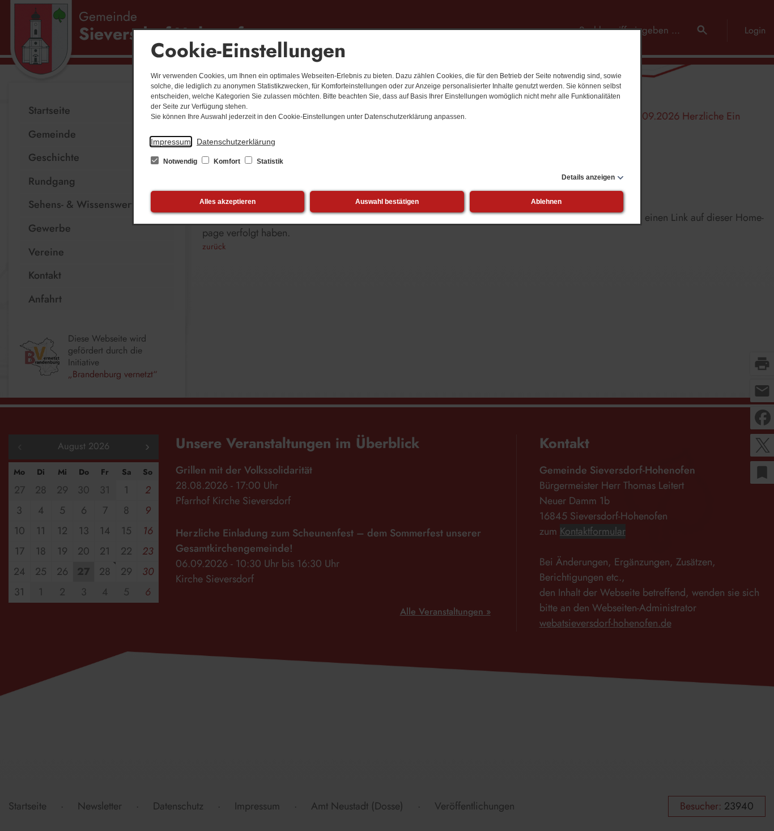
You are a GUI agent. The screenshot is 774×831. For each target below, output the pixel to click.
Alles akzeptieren (227, 202)
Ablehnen (546, 202)
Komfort (227, 161)
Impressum (171, 141)
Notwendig (180, 161)
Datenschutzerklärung (236, 141)
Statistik (269, 161)
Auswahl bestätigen (387, 202)
